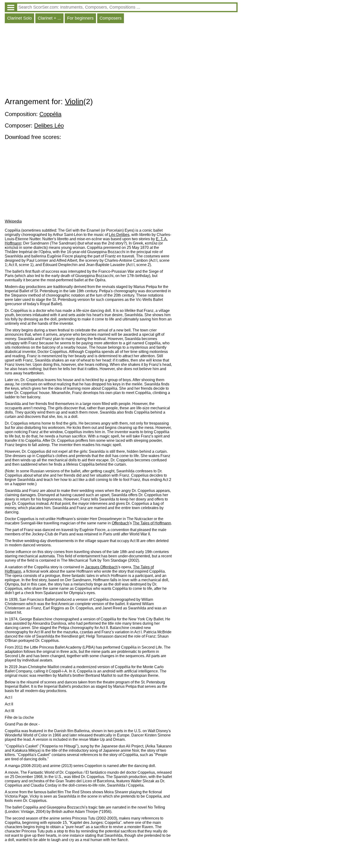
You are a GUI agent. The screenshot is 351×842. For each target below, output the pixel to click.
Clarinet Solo (19, 18)
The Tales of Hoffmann (152, 523)
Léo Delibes (119, 235)
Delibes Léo (49, 125)
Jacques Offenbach (101, 567)
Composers (111, 18)
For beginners (80, 18)
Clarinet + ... (49, 18)
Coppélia (50, 114)
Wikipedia (13, 221)
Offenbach (120, 523)
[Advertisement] (121, 61)
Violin (74, 101)
